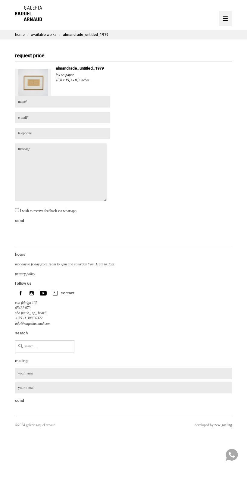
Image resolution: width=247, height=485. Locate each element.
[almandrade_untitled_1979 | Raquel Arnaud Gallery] (28, 13)
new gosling (223, 425)
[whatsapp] (231, 455)
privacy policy (25, 274)
